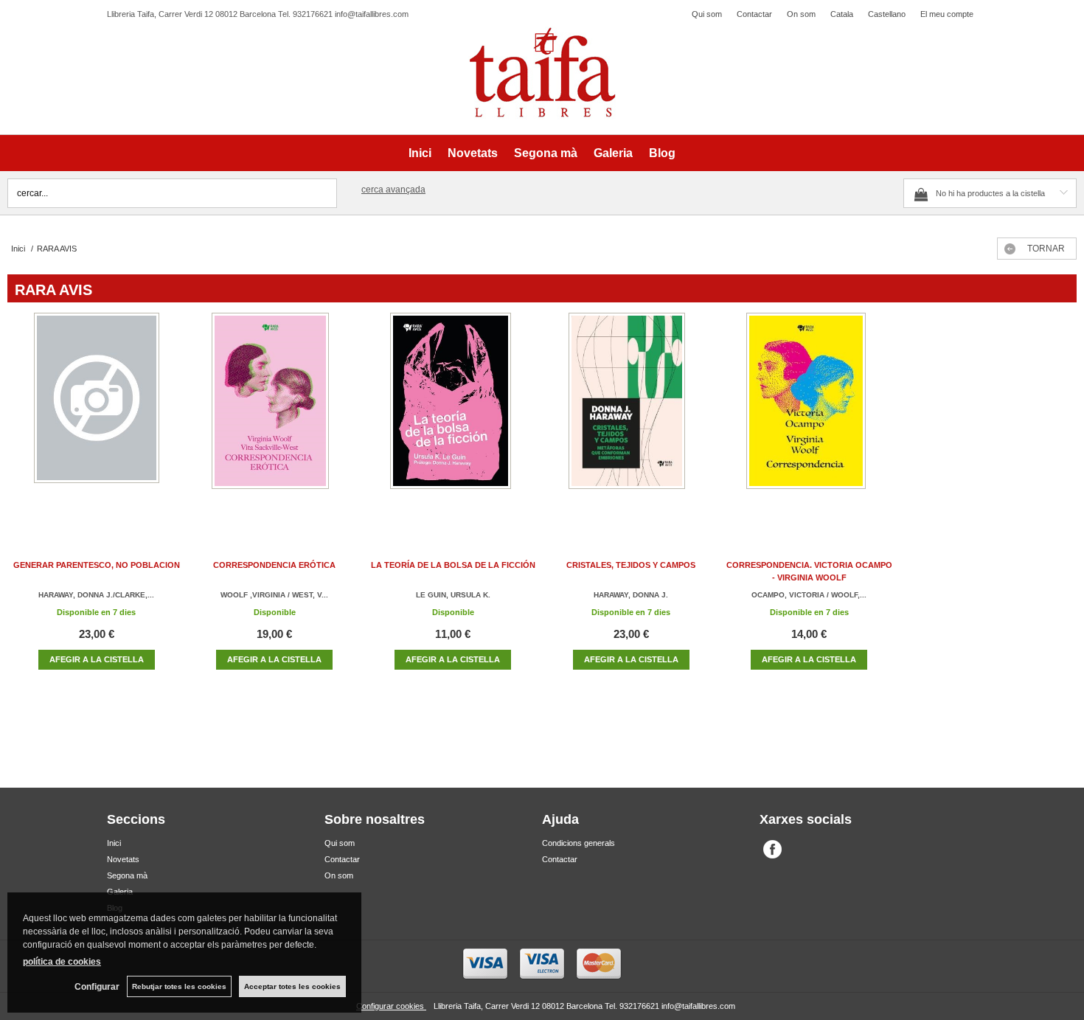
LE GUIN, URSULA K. (453, 595)
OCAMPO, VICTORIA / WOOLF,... (808, 595)
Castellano (887, 14)
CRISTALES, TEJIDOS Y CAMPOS (630, 565)
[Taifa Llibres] (542, 73)
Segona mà (545, 153)
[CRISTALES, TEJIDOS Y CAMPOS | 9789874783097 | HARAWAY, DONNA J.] (631, 415)
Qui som (707, 14)
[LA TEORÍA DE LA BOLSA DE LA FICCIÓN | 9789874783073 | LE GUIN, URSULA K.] (452, 415)
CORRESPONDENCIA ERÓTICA (274, 565)
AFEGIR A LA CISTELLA (96, 659)
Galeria (613, 153)
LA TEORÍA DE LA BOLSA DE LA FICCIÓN (453, 565)
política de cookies (62, 962)
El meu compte (946, 14)
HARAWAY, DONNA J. (631, 595)
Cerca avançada (393, 189)
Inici (420, 153)
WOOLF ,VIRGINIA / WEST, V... (274, 595)
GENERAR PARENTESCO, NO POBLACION (96, 565)
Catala (841, 14)
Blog (662, 153)
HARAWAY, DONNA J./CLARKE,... (96, 595)
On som (801, 14)
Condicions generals (578, 843)
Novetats (473, 153)
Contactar (754, 14)
